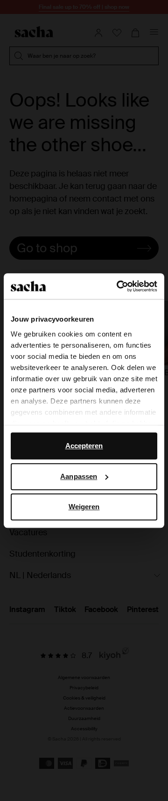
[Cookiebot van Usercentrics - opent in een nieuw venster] (118, 286)
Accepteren (84, 446)
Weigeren (84, 507)
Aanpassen (78, 476)
